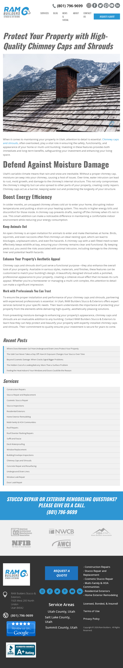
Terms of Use (91, 611)
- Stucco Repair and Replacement (94, 572)
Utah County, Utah (61, 611)
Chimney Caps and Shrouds (19, 460)
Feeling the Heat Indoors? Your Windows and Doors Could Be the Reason (39, 370)
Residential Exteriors (16, 411)
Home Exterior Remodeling (19, 416)
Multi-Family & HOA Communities (21, 422)
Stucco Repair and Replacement (21, 394)
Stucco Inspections (15, 405)
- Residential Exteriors (96, 591)
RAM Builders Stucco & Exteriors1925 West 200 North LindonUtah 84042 (23, 600)
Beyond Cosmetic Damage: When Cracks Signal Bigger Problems (35, 359)
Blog (55, 13)
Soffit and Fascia (14, 438)
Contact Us (87, 14)
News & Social (65, 16)
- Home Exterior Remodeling (100, 595)
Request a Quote (107, 16)
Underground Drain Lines (18, 471)
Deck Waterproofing (16, 444)
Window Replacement (16, 449)
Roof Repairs (12, 427)
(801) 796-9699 (70, 5)
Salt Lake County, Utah (57, 619)
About (76, 13)
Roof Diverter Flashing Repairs (20, 433)
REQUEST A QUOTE (61, 573)
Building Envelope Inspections (20, 455)
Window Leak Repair (16, 477)
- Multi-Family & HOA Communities (95, 585)
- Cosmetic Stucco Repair (98, 579)
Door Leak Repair (14, 482)
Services (44, 13)
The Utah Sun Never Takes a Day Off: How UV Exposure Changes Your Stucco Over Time (46, 354)
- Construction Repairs (96, 567)
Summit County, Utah (61, 627)
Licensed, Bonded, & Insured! (100, 603)
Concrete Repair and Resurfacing (21, 466)
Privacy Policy (91, 618)
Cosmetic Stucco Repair (17, 400)
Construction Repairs (16, 389)
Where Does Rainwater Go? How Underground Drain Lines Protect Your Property (43, 348)
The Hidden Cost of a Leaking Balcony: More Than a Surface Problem (37, 365)
